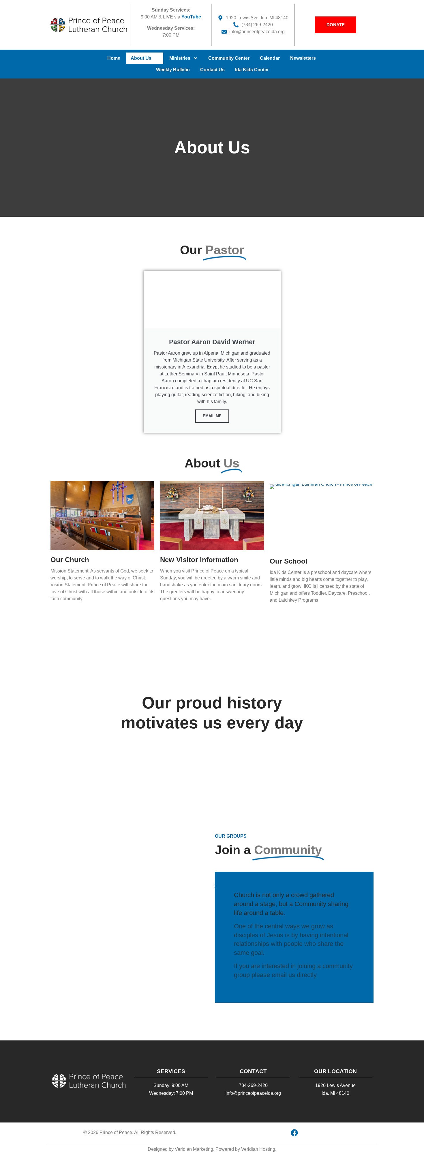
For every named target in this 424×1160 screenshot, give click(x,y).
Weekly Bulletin (173, 69)
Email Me (212, 416)
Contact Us (212, 69)
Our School (288, 561)
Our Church (69, 560)
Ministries (179, 58)
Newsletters (303, 58)
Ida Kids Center (252, 69)
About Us (141, 58)
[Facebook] (294, 1132)
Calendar (270, 58)
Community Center (228, 58)
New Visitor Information (199, 560)
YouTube (191, 16)
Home (113, 58)
